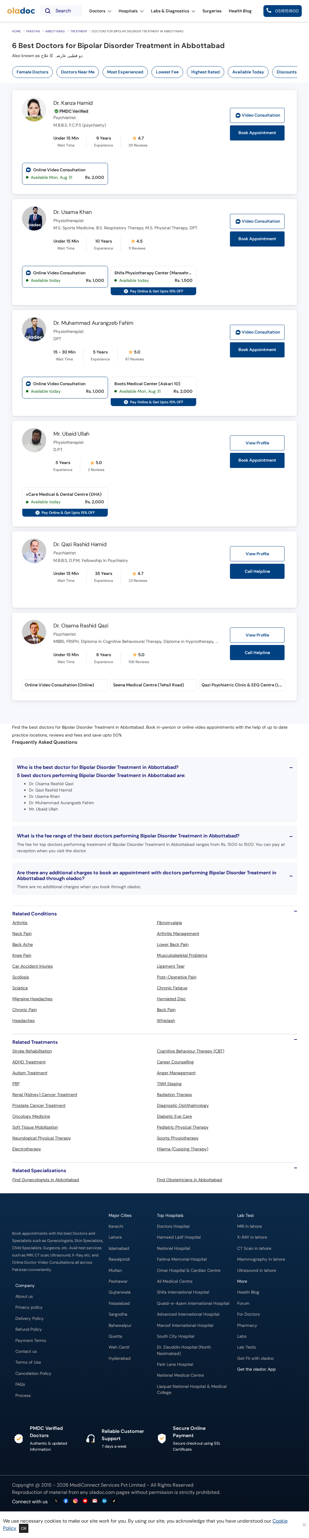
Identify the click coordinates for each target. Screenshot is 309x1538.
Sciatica (20, 988)
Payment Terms (30, 1340)
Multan (115, 1270)
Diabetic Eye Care (174, 1116)
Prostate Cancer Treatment (38, 1105)
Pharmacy (247, 1325)
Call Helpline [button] (257, 571)
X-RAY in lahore (252, 1237)
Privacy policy (29, 1307)
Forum (243, 1303)
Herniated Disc (171, 998)
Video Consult (261, 115)
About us (24, 1296)
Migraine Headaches (32, 998)
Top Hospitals (170, 1215)
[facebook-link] (66, 1501)
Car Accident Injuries (32, 966)
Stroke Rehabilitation (32, 1051)
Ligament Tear (171, 966)
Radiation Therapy (174, 1094)
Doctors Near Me (77, 72)
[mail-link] (95, 1501)
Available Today (248, 72)
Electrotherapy (26, 1149)
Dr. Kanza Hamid (73, 103)
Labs (242, 1336)
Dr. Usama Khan (72, 212)
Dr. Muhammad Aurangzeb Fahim (93, 323)
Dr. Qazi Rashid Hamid (80, 544)
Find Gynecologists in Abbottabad (45, 1179)
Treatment (79, 31)
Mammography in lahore (261, 1259)
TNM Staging (169, 1083)
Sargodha (118, 1314)
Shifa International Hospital (183, 1292)
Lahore (115, 1237)
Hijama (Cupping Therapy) (182, 1149)
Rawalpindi (119, 1259)
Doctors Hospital (173, 1226)
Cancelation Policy (33, 1373)
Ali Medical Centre (175, 1281)
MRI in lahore (249, 1226)
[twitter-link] (56, 1501)
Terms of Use (28, 1362)
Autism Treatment (29, 1072)
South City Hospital (175, 1336)
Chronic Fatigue (172, 988)
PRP (16, 1083)
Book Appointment (257, 132)
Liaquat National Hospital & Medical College (192, 1389)
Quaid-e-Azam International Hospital (193, 1303)
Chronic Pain (24, 1009)
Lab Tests (246, 1347)
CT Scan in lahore (254, 1248)
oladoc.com (102, 1492)
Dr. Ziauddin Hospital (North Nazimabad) (184, 1350)
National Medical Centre (180, 1375)
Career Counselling (175, 1062)
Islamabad (119, 1248)
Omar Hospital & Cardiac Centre (189, 1270)
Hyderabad (120, 1358)
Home (16, 31)
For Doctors (248, 1314)
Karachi (116, 1226)
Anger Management (176, 1072)
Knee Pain (21, 955)
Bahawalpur (120, 1325)
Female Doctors (32, 72)
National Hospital (173, 1248)
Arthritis (19, 922)
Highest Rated (205, 72)
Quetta (115, 1336)
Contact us (26, 1351)
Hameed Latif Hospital (179, 1237)
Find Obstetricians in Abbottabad (189, 1179)
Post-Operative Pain (176, 977)
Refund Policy (28, 1329)
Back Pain (166, 1009)
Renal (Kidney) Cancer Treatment (44, 1094)
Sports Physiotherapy (178, 1138)
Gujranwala (120, 1292)
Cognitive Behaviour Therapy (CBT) (190, 1051)
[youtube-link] (85, 1501)
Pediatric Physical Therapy (183, 1127)
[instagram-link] (75, 1501)
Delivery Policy (29, 1318)
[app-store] (264, 1386)
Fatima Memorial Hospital (182, 1259)
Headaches (23, 1020)
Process (23, 1395)
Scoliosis (20, 977)
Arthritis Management (178, 933)
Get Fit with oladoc (255, 1358)
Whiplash (166, 1020)
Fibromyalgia (169, 922)
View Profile (257, 443)
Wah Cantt (119, 1347)
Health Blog (248, 1292)
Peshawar (118, 1281)
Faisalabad (119, 1303)
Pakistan (33, 31)
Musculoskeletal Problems (182, 955)
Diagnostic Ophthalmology (183, 1105)
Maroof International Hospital (185, 1325)
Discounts (287, 72)
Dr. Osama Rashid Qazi (80, 625)
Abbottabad (55, 31)
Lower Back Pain (173, 944)
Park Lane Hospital (175, 1364)
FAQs (20, 1384)
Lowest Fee (167, 72)
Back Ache (22, 944)
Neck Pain (22, 933)
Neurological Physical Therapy (41, 1138)
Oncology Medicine (31, 1116)
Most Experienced (125, 72)
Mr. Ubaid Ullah (71, 433)
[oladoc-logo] (21, 11)
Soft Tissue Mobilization (35, 1127)
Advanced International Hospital (188, 1314)
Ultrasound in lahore (256, 1270)
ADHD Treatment (29, 1062)
